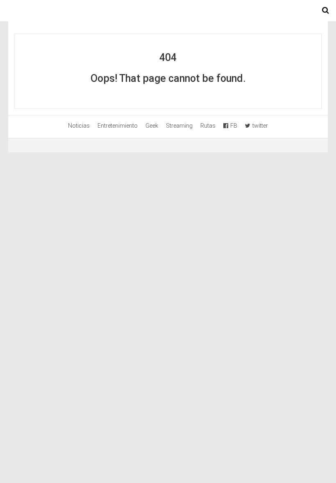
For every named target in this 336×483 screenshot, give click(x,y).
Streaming (179, 125)
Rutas (208, 125)
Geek (151, 125)
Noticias (79, 125)
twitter (260, 125)
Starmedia (168, 11)
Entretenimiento (118, 125)
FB (233, 125)
